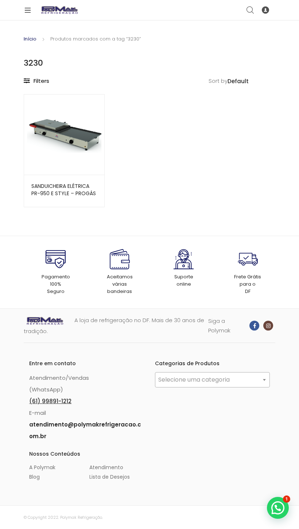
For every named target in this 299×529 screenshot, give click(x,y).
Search (250, 10)
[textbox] (212, 379)
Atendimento (106, 467)
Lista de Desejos (109, 476)
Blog (34, 476)
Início (30, 38)
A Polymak (42, 467)
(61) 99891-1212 (50, 401)
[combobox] (212, 379)
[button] (278, 508)
